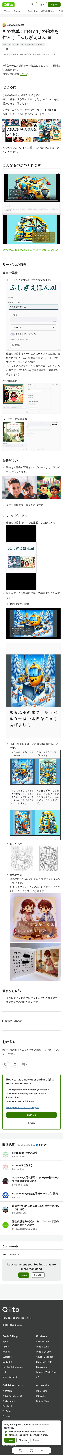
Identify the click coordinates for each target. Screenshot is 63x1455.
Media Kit (7, 1362)
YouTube (6, 1411)
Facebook (7, 1406)
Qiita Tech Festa (44, 1362)
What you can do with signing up (22, 1107)
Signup (54, 4)
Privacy (6, 1351)
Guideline (7, 1356)
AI (22, 44)
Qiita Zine (41, 1396)
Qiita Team (41, 1390)
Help (4, 1372)
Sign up (23, 1440)
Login (41, 4)
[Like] (5, 1064)
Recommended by (26, 1145)
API (37, 1377)
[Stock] (15, 1064)
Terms (5, 1346)
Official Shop (42, 1401)
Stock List (19, 11)
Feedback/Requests (12, 1367)
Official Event (48, 11)
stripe (16, 44)
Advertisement (9, 1377)
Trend (7, 11)
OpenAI (29, 44)
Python (6, 44)
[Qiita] (8, 4)
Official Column (43, 1351)
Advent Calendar (44, 1356)
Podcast (6, 1416)
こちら (23, 73)
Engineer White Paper (47, 1372)
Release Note (42, 1341)
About (5, 1341)
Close (36, 1440)
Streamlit (39, 44)
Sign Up (38, 1275)
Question (33, 11)
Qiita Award (42, 1367)
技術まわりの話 (13, 1020)
